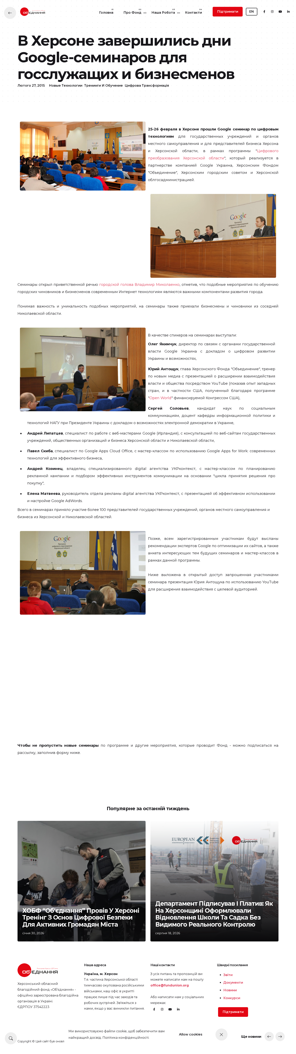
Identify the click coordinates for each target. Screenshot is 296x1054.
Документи (233, 982)
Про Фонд (132, 12)
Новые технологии (65, 85)
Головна (106, 12)
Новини (230, 990)
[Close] (221, 1034)
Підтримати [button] (227, 11)
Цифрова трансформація (147, 85)
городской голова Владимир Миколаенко (139, 284)
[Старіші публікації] (280, 1036)
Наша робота (163, 12)
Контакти (193, 12)
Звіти (228, 975)
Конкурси (231, 998)
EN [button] (251, 11)
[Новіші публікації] (269, 1036)
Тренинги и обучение (103, 85)
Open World (160, 398)
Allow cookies (190, 1034)
